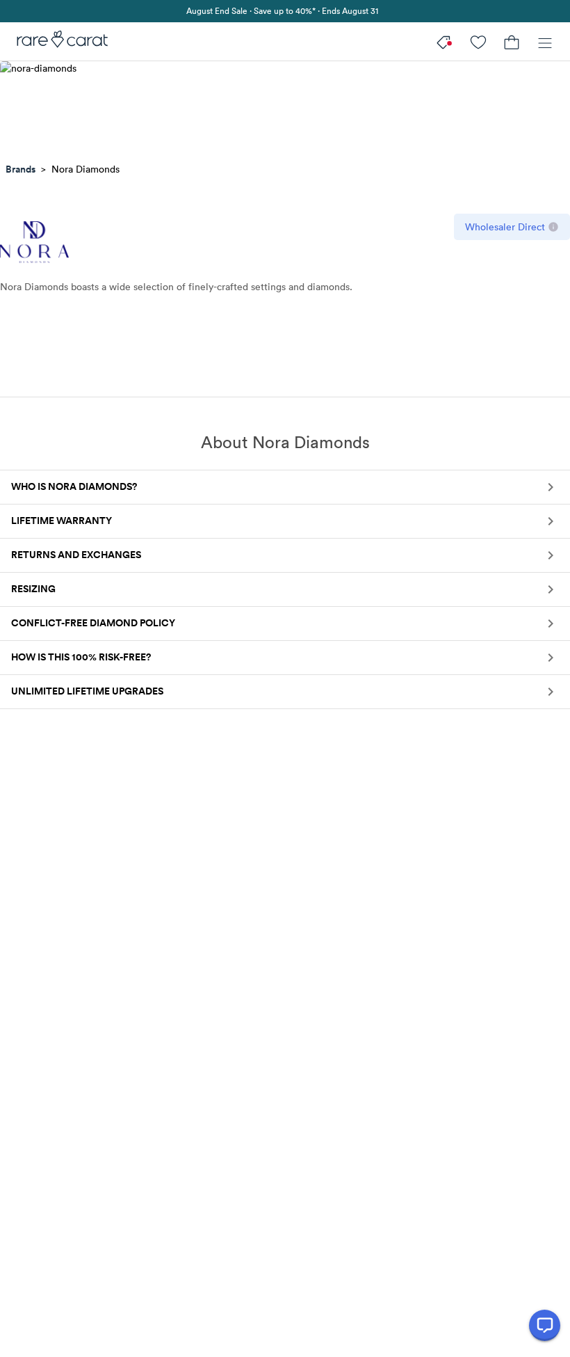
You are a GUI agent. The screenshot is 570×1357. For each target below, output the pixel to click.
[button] (285, 487)
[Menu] (545, 41)
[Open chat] (544, 1325)
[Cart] (511, 41)
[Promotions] (445, 41)
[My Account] (478, 41)
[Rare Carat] (58, 41)
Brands (20, 169)
